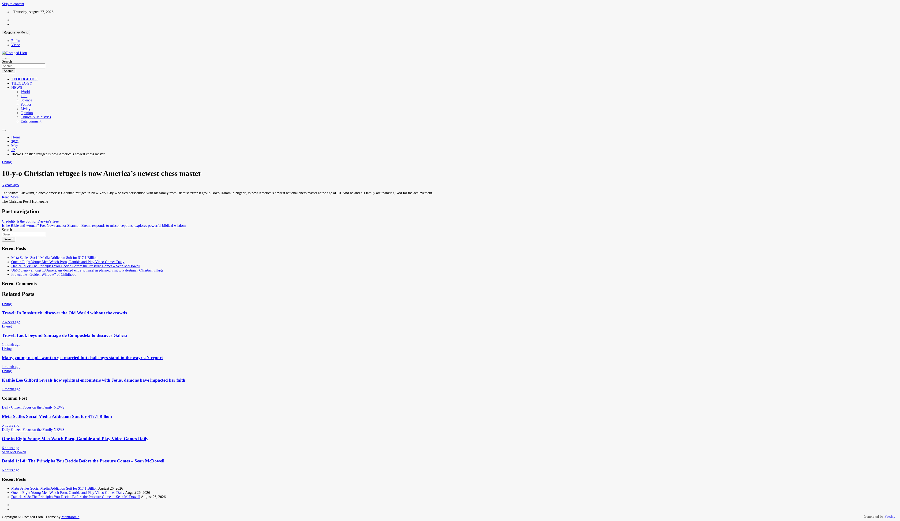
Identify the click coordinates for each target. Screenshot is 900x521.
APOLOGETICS (24, 79)
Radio (15, 41)
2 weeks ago (11, 322)
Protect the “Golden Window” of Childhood (43, 274)
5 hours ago (10, 425)
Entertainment (31, 121)
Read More (10, 197)
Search (7, 61)
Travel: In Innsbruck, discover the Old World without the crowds (64, 312)
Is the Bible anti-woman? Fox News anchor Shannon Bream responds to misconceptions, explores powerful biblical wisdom (94, 225)
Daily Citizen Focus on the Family (27, 407)
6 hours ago (10, 448)
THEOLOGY (21, 83)
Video (15, 45)
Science (26, 100)
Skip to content (13, 4)
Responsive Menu (16, 32)
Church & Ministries (36, 117)
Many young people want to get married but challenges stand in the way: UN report (82, 357)
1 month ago (11, 344)
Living (25, 109)
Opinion (27, 113)
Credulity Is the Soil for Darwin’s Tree (30, 221)
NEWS (16, 87)
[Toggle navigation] (4, 58)
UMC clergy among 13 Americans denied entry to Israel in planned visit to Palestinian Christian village (87, 270)
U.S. (24, 96)
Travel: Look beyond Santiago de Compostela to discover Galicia (64, 335)
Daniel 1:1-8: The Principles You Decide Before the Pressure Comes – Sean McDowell (75, 266)
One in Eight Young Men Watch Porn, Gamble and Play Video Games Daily (67, 262)
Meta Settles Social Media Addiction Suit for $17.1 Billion (54, 258)
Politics (26, 104)
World (25, 92)
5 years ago (10, 185)
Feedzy (890, 516)
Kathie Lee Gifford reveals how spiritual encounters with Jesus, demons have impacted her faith (93, 380)
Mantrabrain (70, 517)
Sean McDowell (14, 452)
